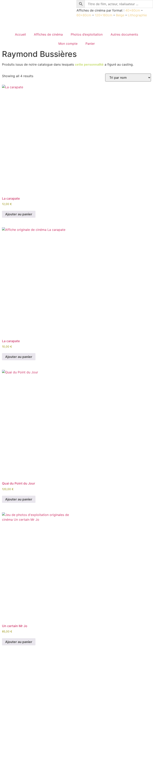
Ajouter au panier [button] (18, 214)
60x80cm (83, 15)
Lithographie (137, 15)
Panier (90, 44)
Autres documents (124, 34)
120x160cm (103, 15)
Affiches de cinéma (48, 34)
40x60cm (132, 10)
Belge (120, 15)
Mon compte (67, 44)
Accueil (20, 34)
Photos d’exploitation (87, 34)
